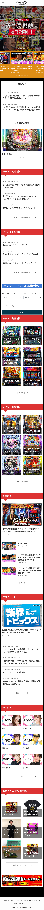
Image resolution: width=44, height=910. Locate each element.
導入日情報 (17, 903)
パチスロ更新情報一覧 (22, 217)
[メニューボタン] (3, 3)
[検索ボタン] (41, 3)
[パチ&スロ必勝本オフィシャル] (22, 3)
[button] (16, 75)
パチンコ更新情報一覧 (22, 272)
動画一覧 (22, 583)
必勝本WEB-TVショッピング (22, 865)
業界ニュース (26, 903)
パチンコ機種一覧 (22, 481)
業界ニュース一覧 (22, 693)
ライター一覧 (22, 776)
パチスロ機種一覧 (22, 393)
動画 (12, 900)
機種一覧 (6, 900)
